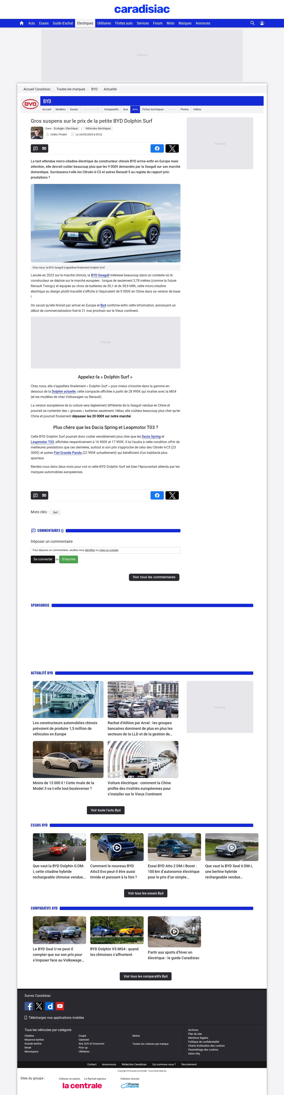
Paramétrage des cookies (203, 1049)
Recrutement (189, 1064)
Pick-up (83, 1047)
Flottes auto (124, 23)
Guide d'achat (63, 23)
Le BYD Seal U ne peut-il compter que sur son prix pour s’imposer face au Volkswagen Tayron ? (58, 955)
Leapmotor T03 (42, 442)
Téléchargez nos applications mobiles (56, 1018)
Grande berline (33, 1043)
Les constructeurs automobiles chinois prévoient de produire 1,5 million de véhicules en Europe (65, 728)
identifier (90, 550)
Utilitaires (104, 23)
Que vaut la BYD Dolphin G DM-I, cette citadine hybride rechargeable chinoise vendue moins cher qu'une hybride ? (58, 872)
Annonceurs (109, 1064)
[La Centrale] (82, 1089)
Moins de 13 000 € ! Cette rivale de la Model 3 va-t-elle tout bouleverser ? (63, 786)
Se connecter (42, 559)
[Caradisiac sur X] (39, 1007)
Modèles (61, 109)
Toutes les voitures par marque (150, 1043)
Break (28, 1047)
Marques (185, 23)
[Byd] (30, 109)
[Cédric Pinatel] (37, 138)
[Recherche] (252, 23)
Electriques (85, 23)
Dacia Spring (151, 436)
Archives (193, 1029)
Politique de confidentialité (203, 1041)
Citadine (29, 1035)
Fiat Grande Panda (68, 453)
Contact (91, 1064)
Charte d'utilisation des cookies (206, 1045)
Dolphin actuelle (64, 391)
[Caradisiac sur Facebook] (29, 1007)
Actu (31, 23)
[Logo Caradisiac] (142, 16)
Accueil (46, 109)
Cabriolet (84, 1039)
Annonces (203, 23)
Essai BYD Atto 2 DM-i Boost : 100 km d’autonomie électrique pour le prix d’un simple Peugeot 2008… (174, 872)
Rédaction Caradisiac (134, 1064)
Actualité (110, 89)
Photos (184, 109)
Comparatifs (111, 109)
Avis (125, 109)
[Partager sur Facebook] (158, 147)
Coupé (82, 1035)
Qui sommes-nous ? (164, 1064)
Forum (158, 23)
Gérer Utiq (194, 1053)
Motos (136, 1035)
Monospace (31, 1051)
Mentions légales (198, 1037)
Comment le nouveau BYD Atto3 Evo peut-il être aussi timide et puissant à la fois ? (113, 871)
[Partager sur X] (172, 147)
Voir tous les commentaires (154, 577)
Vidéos (197, 109)
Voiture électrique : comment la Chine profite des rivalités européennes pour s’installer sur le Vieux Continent (139, 788)
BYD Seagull (100, 275)
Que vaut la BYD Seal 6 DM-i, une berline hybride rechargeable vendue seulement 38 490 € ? (229, 872)
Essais (44, 23)
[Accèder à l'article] (68, 699)
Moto (170, 23)
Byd (47, 101)
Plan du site (195, 1033)
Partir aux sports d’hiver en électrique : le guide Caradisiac (173, 955)
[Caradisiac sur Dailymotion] (50, 1007)
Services (143, 23)
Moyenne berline (34, 1039)
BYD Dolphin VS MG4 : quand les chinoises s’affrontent (114, 952)
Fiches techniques (153, 109)
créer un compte (108, 550)
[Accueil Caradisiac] (21, 23)
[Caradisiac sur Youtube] (60, 1007)
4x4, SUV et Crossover (91, 1043)
